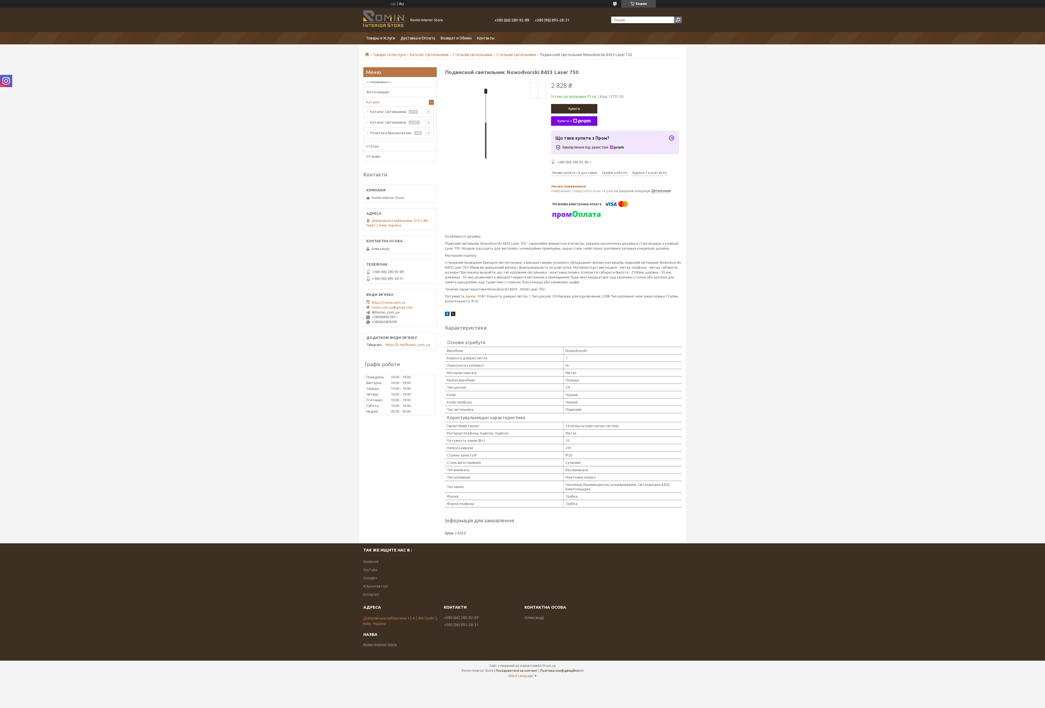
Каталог (373, 102)
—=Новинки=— (379, 82)
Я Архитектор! (375, 586)
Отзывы (373, 156)
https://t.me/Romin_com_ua (407, 345)
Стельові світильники (472, 55)
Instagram (371, 594)
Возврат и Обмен (456, 38)
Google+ (370, 578)
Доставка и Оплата (418, 38)
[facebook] (447, 315)
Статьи (372, 146)
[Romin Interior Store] (383, 19)
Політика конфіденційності (561, 670)
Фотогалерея (377, 92)
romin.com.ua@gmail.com (392, 307)
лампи (470, 296)
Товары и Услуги (380, 38)
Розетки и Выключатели (390, 133)
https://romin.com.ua (388, 302)
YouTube (370, 570)
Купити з (565, 121)
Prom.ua (549, 665)
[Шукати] (678, 20)
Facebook (371, 561)
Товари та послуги (389, 55)
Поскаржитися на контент (517, 670)
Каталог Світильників (429, 55)
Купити (574, 109)
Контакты (485, 38)
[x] (453, 315)
